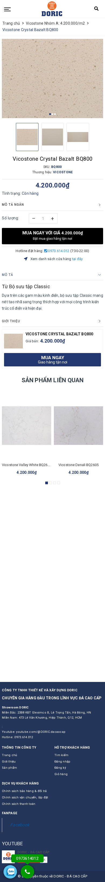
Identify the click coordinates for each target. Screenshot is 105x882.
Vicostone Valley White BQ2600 (26, 465)
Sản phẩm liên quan (53, 380)
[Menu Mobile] (7, 9)
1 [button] (50, 114)
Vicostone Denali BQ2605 (78, 465)
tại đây (77, 259)
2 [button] (52, 114)
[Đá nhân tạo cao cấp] (52, 8)
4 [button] (58, 483)
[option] (52, 78)
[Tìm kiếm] (96, 9)
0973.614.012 (58, 251)
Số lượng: (10, 218)
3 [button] (55, 114)
